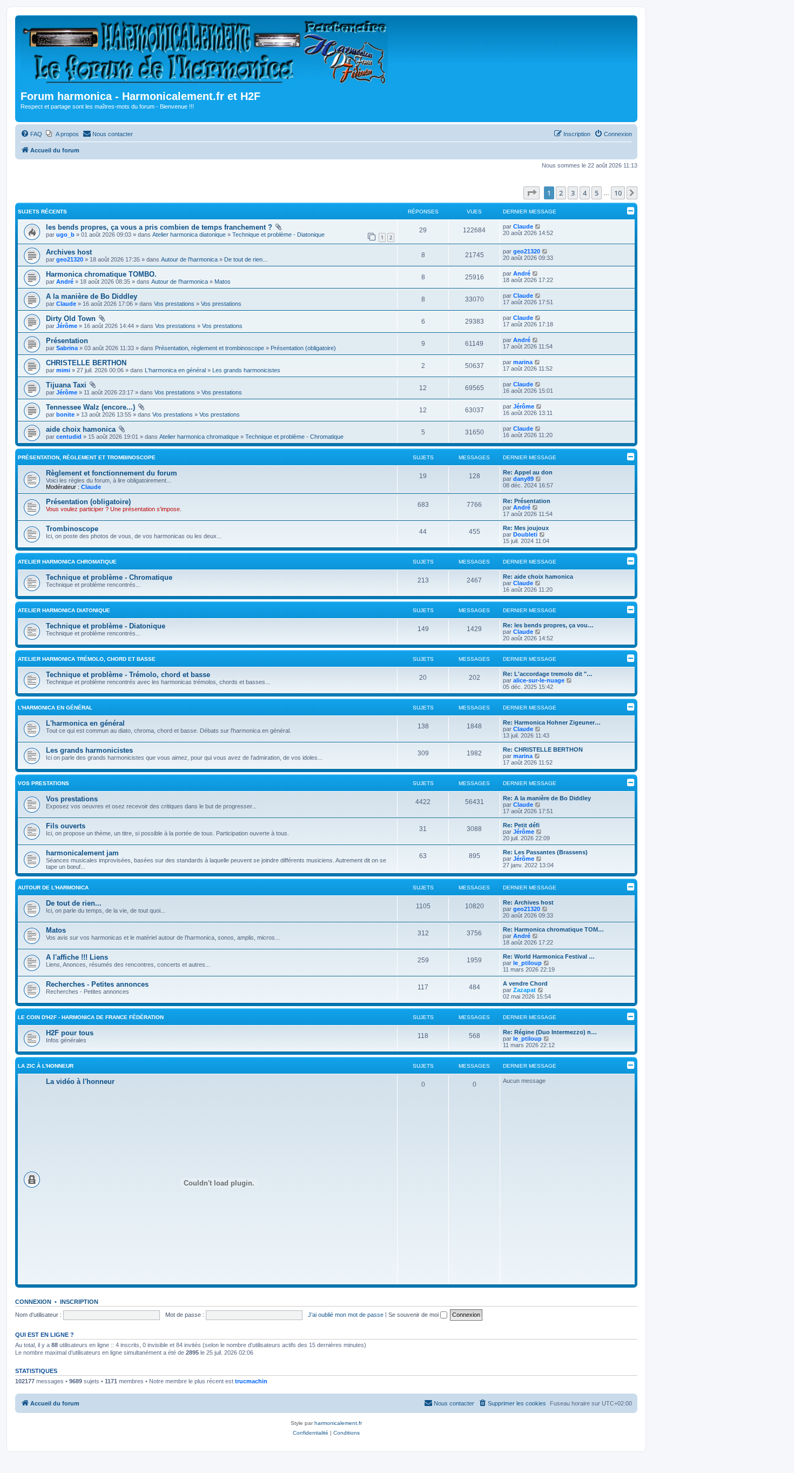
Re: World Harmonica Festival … (549, 956)
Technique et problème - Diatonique (278, 234)
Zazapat (524, 990)
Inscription (79, 1301)
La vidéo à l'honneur (80, 1081)
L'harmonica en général (175, 370)
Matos (222, 281)
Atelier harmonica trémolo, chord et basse (87, 659)
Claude (523, 226)
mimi (63, 370)
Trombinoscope (72, 529)
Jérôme (66, 326)
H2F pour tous (69, 1033)
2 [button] (561, 193)
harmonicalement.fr (338, 1423)
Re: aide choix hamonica (538, 576)
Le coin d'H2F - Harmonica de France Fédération (91, 1017)
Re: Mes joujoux (526, 528)
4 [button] (585, 193)
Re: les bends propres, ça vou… (548, 625)
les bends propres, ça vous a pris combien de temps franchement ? (159, 227)
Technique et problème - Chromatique (294, 436)
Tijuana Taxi (66, 385)
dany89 (523, 479)
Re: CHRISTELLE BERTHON (543, 749)
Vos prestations (174, 303)
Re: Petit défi (521, 825)
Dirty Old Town (71, 318)
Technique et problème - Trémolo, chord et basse (128, 675)
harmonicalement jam (82, 853)
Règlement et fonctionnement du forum (111, 473)
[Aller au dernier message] (538, 226)
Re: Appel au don (528, 472)
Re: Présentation (526, 501)
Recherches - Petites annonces (97, 984)
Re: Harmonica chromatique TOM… (553, 929)
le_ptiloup (527, 963)
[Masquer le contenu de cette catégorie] (631, 456)
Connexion (33, 1301)
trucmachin (251, 1381)
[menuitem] (31, 134)
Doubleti (525, 534)
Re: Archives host (528, 902)
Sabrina (67, 348)
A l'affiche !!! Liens (77, 957)
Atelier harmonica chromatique (199, 436)
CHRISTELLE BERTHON (86, 363)
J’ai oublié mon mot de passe (345, 1314)
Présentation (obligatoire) (303, 348)
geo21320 (69, 259)
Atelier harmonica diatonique (189, 234)
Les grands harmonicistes (246, 370)
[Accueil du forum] (208, 54)
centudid (69, 436)
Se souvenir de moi (414, 1314)
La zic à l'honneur (45, 1066)
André (64, 281)
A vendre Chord (525, 983)
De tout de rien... (245, 259)
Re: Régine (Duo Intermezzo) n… (550, 1032)
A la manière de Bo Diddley (91, 296)
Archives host (69, 252)
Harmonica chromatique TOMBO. (101, 274)
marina (523, 362)
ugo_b (65, 234)
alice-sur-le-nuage (538, 680)
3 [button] (573, 193)
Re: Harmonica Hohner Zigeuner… (552, 722)
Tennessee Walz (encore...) (90, 407)
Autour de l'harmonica (189, 259)
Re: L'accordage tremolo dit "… (548, 674)
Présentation (67, 341)
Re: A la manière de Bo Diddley (547, 798)
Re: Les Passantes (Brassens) (545, 852)
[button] (531, 192)
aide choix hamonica (81, 429)
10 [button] (618, 193)
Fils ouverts (65, 826)
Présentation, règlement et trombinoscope (209, 348)
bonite (65, 414)
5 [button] (596, 193)
